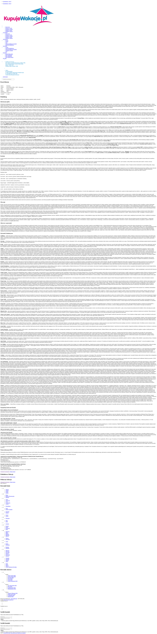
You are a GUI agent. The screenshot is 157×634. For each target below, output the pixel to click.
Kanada (7, 526)
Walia (7, 563)
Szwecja (7, 555)
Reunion (7, 547)
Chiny (7, 499)
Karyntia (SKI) (11, 577)
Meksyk (7, 536)
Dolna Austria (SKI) (12, 575)
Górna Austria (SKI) (12, 576)
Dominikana (8, 506)
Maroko (7, 533)
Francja (7, 512)
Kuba (7, 529)
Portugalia (8, 544)
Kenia (7, 527)
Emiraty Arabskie (9, 509)
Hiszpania (8, 518)
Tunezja (7, 560)
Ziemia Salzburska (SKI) (12, 581)
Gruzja (7, 516)
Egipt (7, 508)
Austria (7, 492)
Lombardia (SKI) (11, 595)
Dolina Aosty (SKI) (11, 594)
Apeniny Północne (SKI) (13, 593)
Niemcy (7, 538)
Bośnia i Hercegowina (10, 496)
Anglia (7, 491)
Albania (7, 489)
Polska (7, 543)
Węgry (7, 564)
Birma (7, 495)
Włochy (7, 565)
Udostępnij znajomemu (4, 471)
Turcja (7, 561)
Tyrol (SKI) (10, 580)
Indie (7, 520)
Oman (7, 541)
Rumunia (7, 548)
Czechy (7, 503)
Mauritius (7, 534)
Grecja (7, 515)
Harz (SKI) (10, 586)
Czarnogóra (8, 502)
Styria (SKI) (10, 578)
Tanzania (7, 559)
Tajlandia (7, 558)
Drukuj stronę (12, 471)
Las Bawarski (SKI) (12, 587)
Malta (7, 532)
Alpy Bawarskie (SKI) (12, 585)
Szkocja (7, 553)
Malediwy (8, 531)
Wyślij (2, 619)
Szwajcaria (8, 554)
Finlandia (7, 511)
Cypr (7, 501)
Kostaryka (8, 528)
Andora (7, 490)
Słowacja (7, 550)
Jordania (7, 523)
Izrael (7, 521)
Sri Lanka (7, 552)
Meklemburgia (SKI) (12, 588)
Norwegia (8, 539)
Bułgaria (7, 497)
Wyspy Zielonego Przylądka (11, 567)
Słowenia (7, 551)
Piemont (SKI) (10, 596)
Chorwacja (8, 500)
